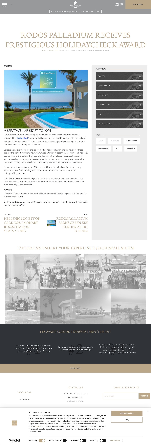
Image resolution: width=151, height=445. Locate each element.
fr (10, 4)
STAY (117, 148)
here (37, 426)
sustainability (131, 148)
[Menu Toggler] (4, 3)
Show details (115, 441)
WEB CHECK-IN (87, 12)
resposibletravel (103, 148)
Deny (127, 420)
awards (100, 141)
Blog (51, 50)
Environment (104, 86)
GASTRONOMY (104, 105)
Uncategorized (105, 124)
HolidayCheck (22, 138)
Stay (100, 114)
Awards (57, 50)
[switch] (63, 440)
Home (44, 50)
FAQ (98, 12)
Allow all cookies (126, 413)
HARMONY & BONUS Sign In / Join (64, 12)
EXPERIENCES (103, 95)
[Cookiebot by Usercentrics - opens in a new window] (14, 440)
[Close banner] (147, 411)
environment (115, 141)
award (13, 202)
